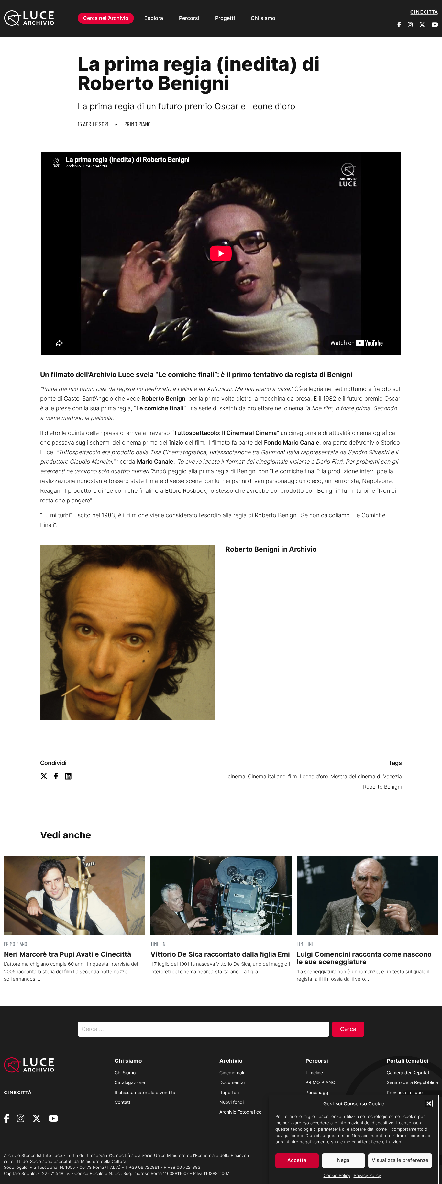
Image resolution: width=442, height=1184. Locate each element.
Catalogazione (130, 1082)
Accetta (296, 1160)
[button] (428, 1103)
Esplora (153, 18)
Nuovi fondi (231, 1102)
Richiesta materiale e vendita (145, 1092)
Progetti (225, 18)
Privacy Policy (367, 1175)
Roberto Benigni (382, 786)
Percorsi (189, 18)
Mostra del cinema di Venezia (366, 776)
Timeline (314, 1072)
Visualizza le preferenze (400, 1160)
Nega (343, 1160)
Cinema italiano (266, 776)
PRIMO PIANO (137, 124)
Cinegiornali (231, 1072)
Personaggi (317, 1092)
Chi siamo (263, 18)
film (292, 776)
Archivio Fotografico (240, 1111)
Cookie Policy (337, 1175)
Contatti (123, 1102)
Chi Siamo (125, 1072)
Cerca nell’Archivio (105, 18)
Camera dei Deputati (408, 1072)
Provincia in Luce (405, 1092)
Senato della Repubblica (412, 1082)
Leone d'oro (314, 776)
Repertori (229, 1092)
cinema (236, 776)
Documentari (232, 1082)
